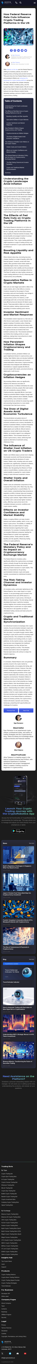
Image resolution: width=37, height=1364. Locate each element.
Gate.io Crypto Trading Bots (9, 1254)
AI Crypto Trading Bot (7, 1179)
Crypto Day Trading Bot (8, 1191)
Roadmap (4, 1311)
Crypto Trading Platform (8, 1274)
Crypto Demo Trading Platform (10, 1277)
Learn (3, 1264)
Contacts (4, 1309)
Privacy (3, 1325)
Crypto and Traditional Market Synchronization (15, 168)
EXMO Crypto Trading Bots (9, 1251)
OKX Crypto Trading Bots (8, 1220)
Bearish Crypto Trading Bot (9, 1196)
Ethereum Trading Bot (7, 1185)
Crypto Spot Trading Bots (8, 1176)
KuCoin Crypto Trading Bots (9, 1222)
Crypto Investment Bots (8, 1199)
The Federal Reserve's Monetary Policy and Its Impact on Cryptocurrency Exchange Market (16, 157)
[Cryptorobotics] (6, 2)
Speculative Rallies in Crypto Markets (17, 119)
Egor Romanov (15, 55)
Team (3, 1306)
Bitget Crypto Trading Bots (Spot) (11, 1234)
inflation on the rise (12, 69)
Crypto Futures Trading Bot (9, 1182)
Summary (8, 172)
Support (3, 1267)
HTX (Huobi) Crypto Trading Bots (11, 1240)
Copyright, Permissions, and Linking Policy (13, 1336)
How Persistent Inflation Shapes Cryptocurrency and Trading (14, 129)
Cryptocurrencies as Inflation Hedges (17, 133)
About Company (6, 1303)
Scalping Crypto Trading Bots (10, 1202)
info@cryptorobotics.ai (8, 1358)
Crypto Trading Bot (7, 1173)
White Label (4, 1296)
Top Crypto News (6, 1261)
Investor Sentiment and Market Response (15, 124)
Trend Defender (6, 1286)
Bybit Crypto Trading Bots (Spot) (11, 1228)
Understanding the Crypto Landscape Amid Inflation (16, 107)
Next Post (26, 710)
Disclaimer (4, 1330)
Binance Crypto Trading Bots (9, 1214)
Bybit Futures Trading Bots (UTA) (11, 1231)
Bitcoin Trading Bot (7, 1188)
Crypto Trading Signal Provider (10, 1280)
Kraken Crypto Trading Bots (9, 1225)
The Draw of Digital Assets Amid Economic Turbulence (15, 137)
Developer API (5, 1293)
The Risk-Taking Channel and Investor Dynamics (17, 163)
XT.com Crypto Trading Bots (9, 1248)
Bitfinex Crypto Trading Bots (9, 1246)
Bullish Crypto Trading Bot (9, 1193)
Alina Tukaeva (15, 62)
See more (31, 843)
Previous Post (11, 710)
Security (3, 1317)
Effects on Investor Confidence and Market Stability (16, 151)
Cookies (3, 1333)
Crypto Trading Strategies (9, 1283)
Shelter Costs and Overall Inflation (16, 147)
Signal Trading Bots (7, 1205)
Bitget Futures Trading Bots (9, 1237)
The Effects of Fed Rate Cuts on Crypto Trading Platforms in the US (16, 112)
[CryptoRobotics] (6, 1342)
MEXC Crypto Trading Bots (9, 1243)
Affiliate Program (6, 1314)
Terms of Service (6, 1328)
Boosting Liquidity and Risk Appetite (17, 116)
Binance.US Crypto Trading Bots (10, 1217)
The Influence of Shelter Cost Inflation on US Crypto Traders (17, 142)
